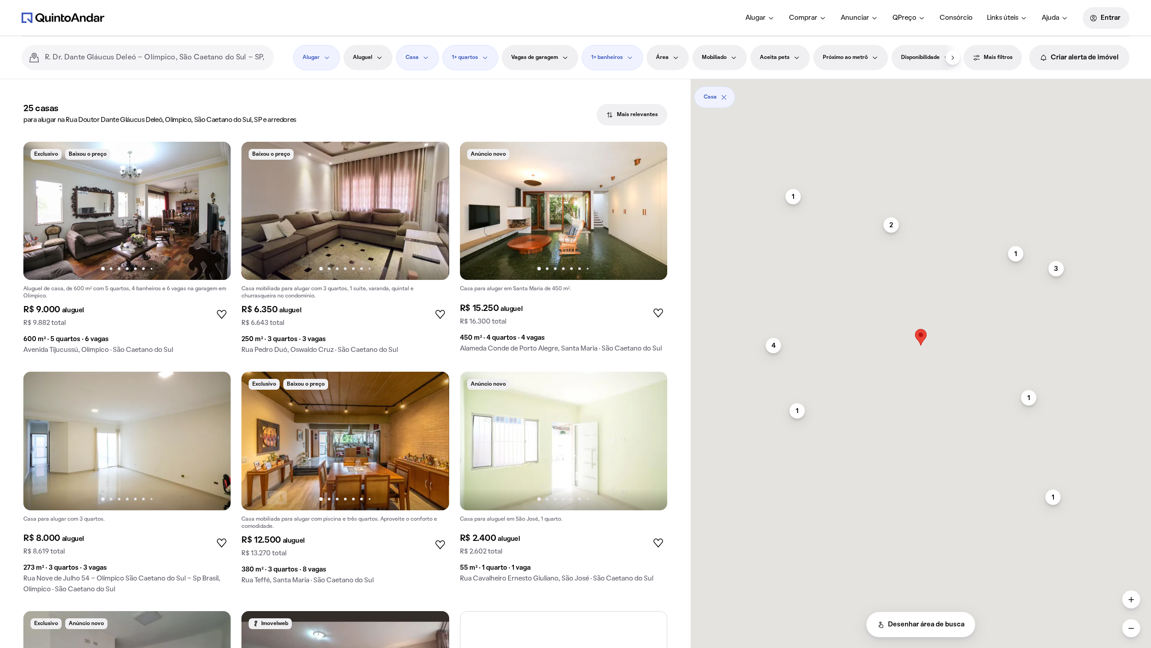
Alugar (755, 18)
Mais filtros (998, 57)
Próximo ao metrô (845, 57)
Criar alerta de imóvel (1085, 57)
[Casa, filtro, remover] (724, 97)
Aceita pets (775, 57)
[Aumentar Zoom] (1131, 599)
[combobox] (156, 57)
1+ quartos (465, 57)
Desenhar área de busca (926, 624)
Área (662, 57)
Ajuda (1050, 18)
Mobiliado (714, 57)
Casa (412, 57)
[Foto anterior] (40, 211)
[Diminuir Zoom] (1131, 628)
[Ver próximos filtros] (953, 57)
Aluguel (362, 57)
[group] (127, 251)
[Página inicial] (63, 17)
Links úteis (1002, 18)
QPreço (904, 18)
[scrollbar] (921, 93)
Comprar (803, 18)
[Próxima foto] (214, 211)
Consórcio (956, 18)
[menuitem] (760, 18)
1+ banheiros (607, 57)
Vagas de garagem (534, 57)
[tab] (632, 115)
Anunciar (855, 18)
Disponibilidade (920, 57)
